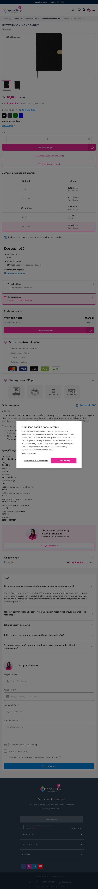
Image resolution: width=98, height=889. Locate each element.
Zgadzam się (63, 461)
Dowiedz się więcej (29, 453)
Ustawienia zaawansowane (35, 461)
